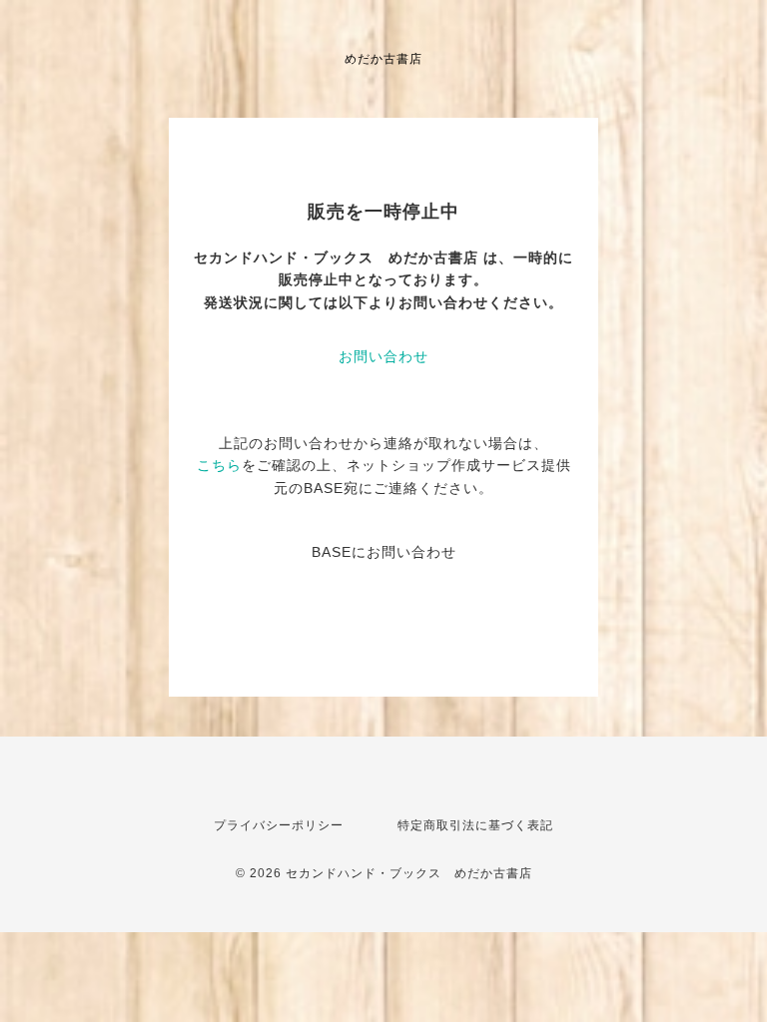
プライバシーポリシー (279, 825)
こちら (219, 465)
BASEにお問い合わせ (384, 552)
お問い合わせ (383, 356)
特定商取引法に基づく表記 (475, 825)
